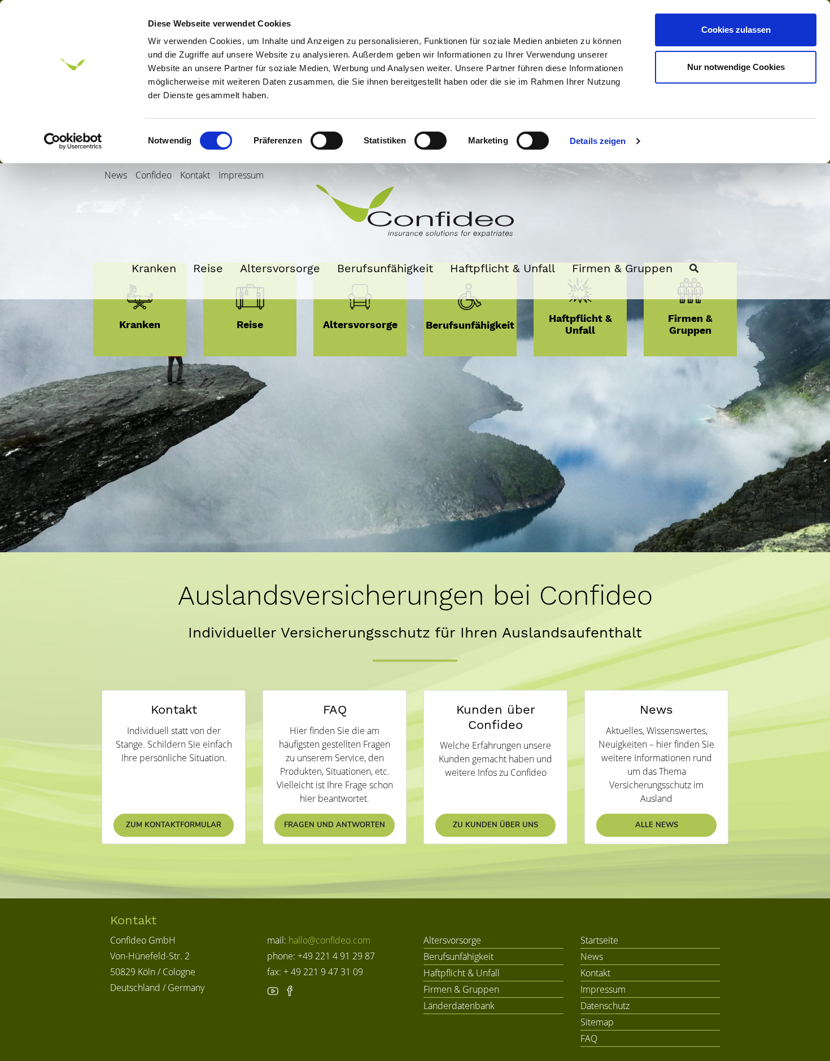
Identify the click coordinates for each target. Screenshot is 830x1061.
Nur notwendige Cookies (736, 67)
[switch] (327, 141)
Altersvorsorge (280, 268)
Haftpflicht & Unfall (502, 268)
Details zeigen (598, 141)
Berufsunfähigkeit (385, 268)
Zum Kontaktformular (173, 825)
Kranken (154, 268)
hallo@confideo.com (329, 940)
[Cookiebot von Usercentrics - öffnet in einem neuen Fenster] (73, 141)
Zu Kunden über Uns (495, 825)
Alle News (656, 825)
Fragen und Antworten (334, 825)
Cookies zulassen (736, 29)
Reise (208, 268)
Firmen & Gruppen (622, 268)
